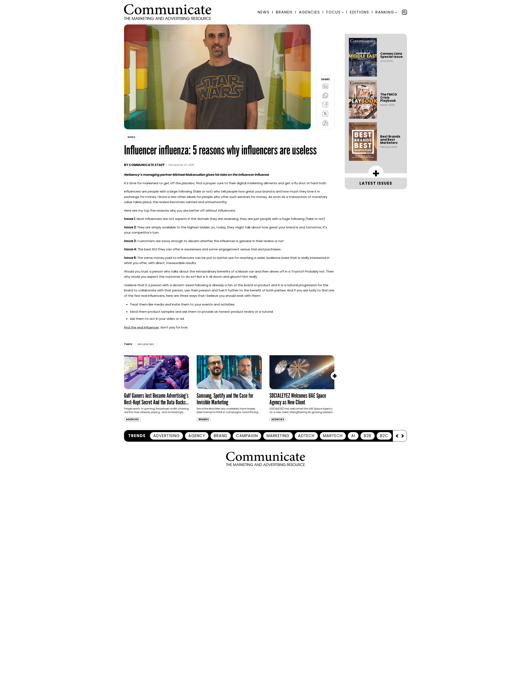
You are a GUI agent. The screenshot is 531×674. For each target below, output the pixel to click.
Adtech (306, 436)
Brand (220, 436)
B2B (367, 436)
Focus (333, 12)
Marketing (278, 436)
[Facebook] (325, 104)
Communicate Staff (147, 165)
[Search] (404, 12)
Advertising (166, 436)
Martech (332, 436)
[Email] (325, 122)
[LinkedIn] (325, 86)
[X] (325, 113)
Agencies (309, 12)
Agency (196, 436)
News (264, 12)
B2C (384, 436)
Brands (284, 12)
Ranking (384, 12)
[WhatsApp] (325, 95)
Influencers (146, 344)
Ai (353, 436)
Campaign (247, 436)
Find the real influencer (141, 327)
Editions (359, 12)
